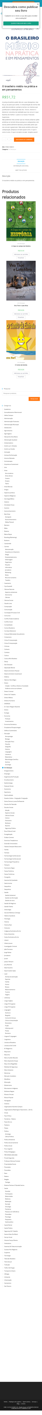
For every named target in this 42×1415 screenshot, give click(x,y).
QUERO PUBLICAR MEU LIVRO (21, 23)
